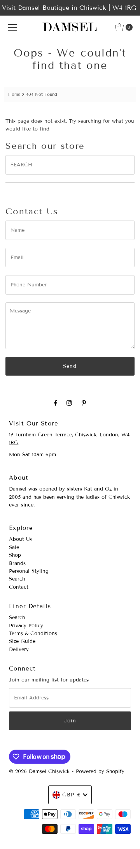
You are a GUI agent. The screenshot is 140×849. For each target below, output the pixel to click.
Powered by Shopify (100, 771)
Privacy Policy (26, 626)
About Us (20, 539)
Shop (15, 555)
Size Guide (22, 641)
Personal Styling (29, 571)
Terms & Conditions (33, 633)
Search (17, 579)
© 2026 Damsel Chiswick (39, 771)
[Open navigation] (12, 27)
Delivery (19, 649)
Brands (17, 563)
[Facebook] (55, 403)
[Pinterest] (84, 403)
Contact (18, 587)
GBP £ (71, 795)
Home (14, 94)
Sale (14, 547)
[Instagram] (69, 403)
